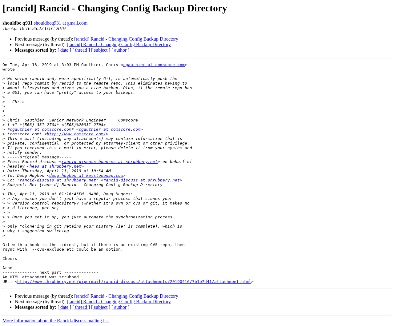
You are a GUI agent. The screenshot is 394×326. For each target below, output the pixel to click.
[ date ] (64, 50)
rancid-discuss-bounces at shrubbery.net (110, 161)
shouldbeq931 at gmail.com (60, 23)
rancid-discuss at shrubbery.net (58, 180)
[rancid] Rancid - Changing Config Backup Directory (126, 39)
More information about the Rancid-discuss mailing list (55, 320)
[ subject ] (100, 50)
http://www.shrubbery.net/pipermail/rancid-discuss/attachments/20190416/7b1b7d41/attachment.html (134, 281)
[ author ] (120, 50)
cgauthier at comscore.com (154, 64)
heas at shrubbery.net (55, 166)
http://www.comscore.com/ (76, 134)
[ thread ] (81, 50)
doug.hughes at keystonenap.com (86, 175)
